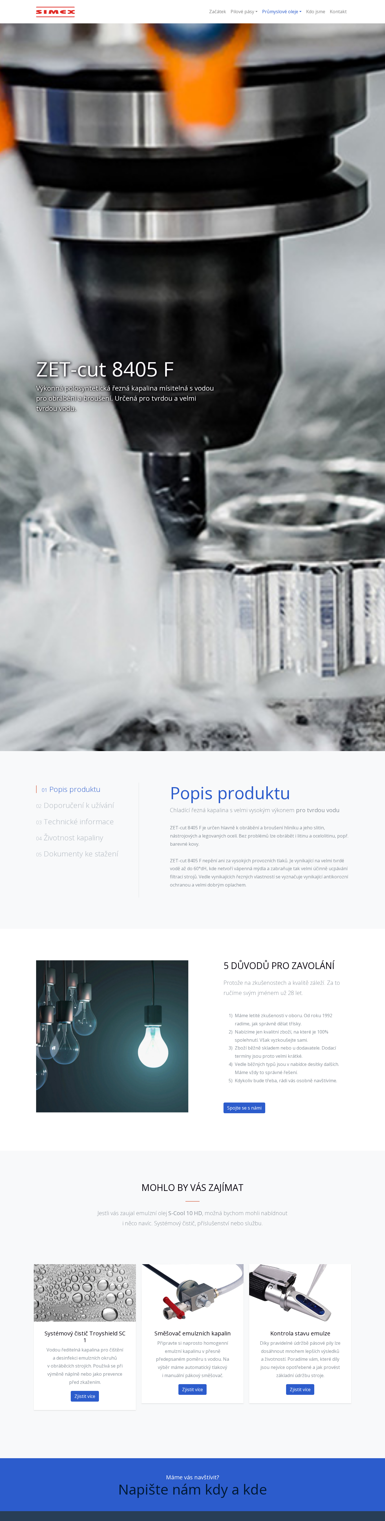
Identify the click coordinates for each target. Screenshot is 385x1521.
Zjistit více (84, 1396)
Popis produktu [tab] (71, 789)
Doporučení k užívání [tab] (75, 805)
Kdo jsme (315, 11)
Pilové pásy (242, 11)
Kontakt (338, 11)
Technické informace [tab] (75, 821)
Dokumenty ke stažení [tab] (77, 853)
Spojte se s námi (244, 1108)
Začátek (217, 11)
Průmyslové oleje (280, 11)
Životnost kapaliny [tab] (69, 837)
